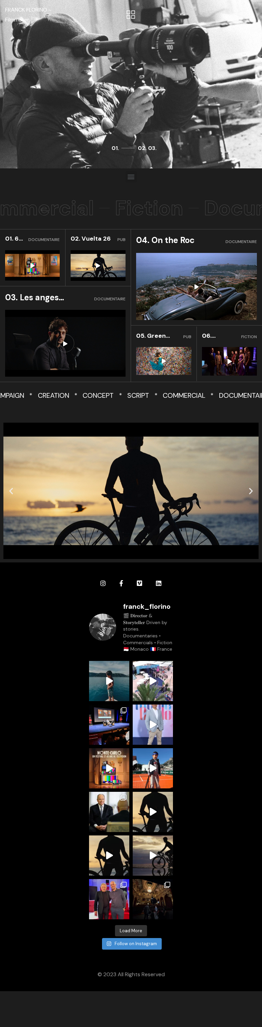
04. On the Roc (165, 240)
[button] (131, 15)
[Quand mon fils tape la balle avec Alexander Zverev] (153, 768)
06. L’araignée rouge (218, 336)
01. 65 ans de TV (14, 239)
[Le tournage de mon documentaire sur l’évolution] (109, 899)
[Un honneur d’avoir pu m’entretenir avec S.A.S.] (109, 812)
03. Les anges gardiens (32, 297)
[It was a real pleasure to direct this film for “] (153, 812)
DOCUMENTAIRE (44, 239)
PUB (121, 239)
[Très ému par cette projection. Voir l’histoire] (153, 725)
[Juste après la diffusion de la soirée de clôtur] (153, 681)
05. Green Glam (151, 336)
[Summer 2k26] (109, 681)
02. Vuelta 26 (91, 239)
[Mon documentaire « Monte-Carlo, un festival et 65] (109, 768)
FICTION (249, 336)
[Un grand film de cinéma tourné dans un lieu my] (153, 899)
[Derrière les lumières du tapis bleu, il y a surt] (109, 725)
